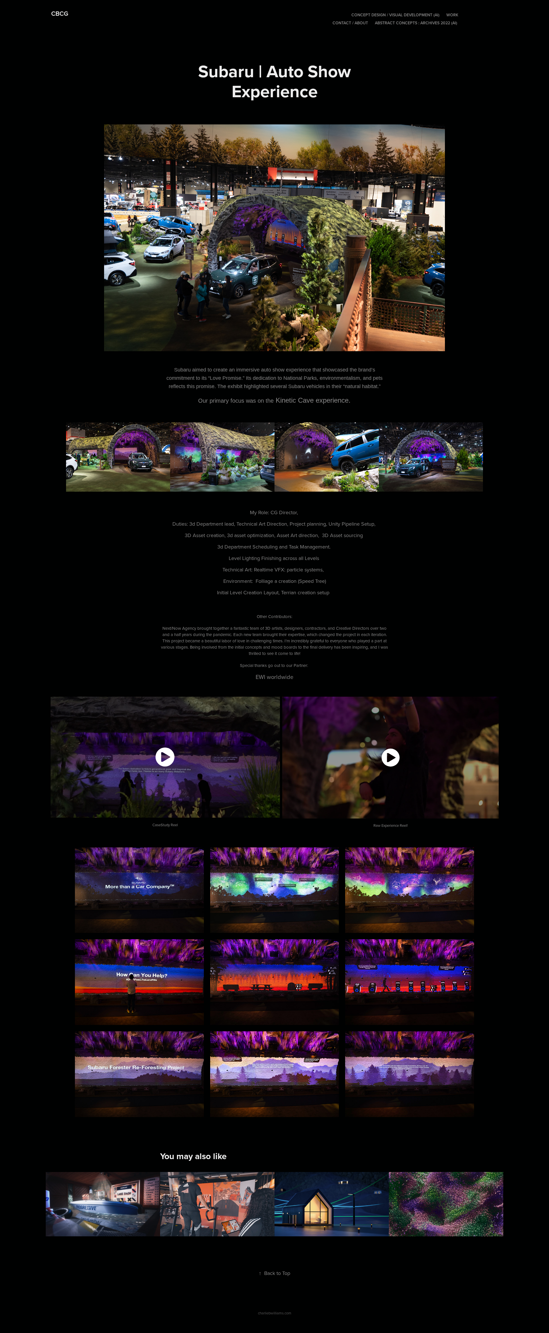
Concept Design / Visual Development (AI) (395, 15)
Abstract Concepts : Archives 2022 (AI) (416, 23)
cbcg (59, 13)
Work (452, 15)
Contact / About (350, 23)
